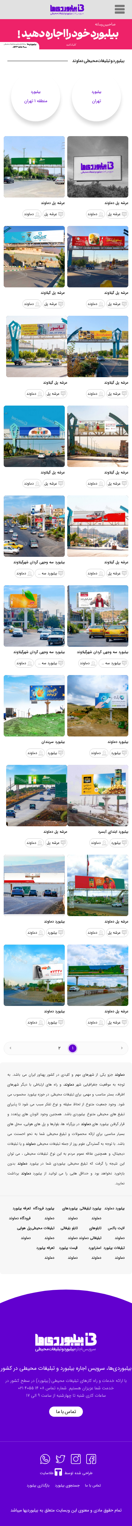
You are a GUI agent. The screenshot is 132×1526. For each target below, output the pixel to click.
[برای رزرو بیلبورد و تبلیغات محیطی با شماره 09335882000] (66, 34)
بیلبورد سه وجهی (46, 573)
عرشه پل (114, 214)
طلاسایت (46, 1473)
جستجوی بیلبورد (67, 1485)
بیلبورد (116, 753)
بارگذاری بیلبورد (38, 1485)
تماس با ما (66, 1412)
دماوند (92, 214)
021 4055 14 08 (31, 1388)
